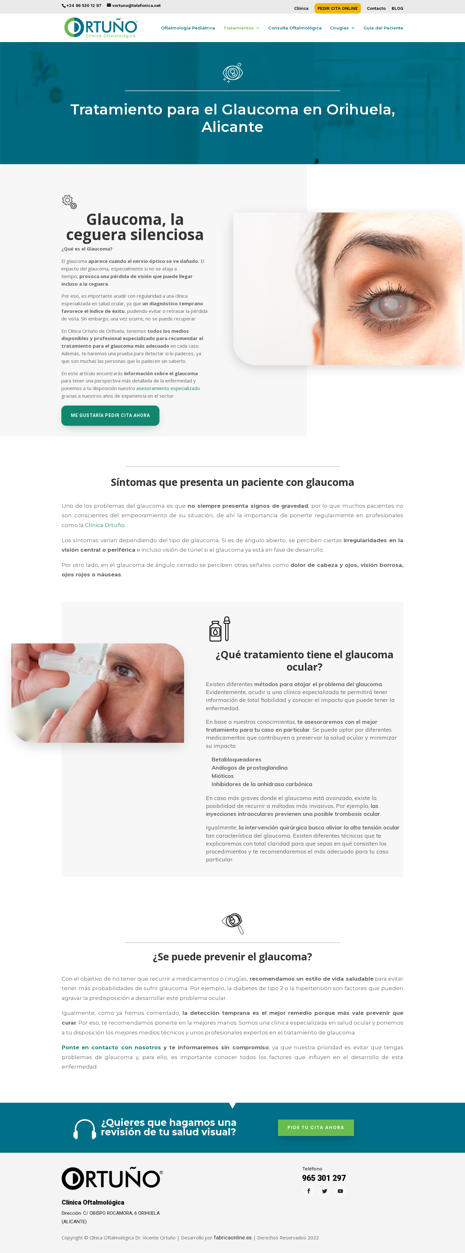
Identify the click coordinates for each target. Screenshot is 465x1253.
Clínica (301, 8)
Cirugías (339, 28)
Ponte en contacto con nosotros (111, 1047)
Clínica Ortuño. (105, 525)
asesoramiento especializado (168, 388)
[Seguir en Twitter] (324, 1191)
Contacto (376, 8)
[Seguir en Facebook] (308, 1191)
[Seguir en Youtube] (340, 1191)
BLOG (397, 8)
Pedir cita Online (338, 8)
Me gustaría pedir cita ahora (110, 415)
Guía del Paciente (383, 28)
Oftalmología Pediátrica (188, 28)
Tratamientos (238, 28)
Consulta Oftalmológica (295, 28)
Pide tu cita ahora (316, 1127)
